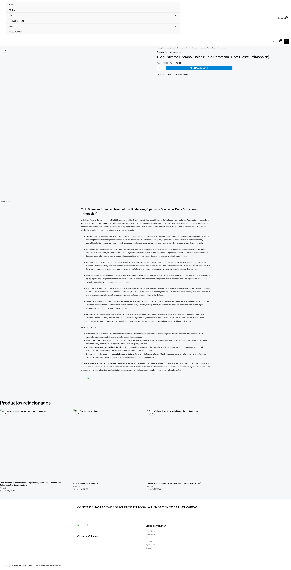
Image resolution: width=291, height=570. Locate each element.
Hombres (168, 52)
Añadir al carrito (199, 68)
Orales (148, 548)
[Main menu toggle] (286, 41)
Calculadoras (15, 32)
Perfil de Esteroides (17, 21)
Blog (11, 26)
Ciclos (11, 15)
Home (11, 5)
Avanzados (150, 538)
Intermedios (150, 534)
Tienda (12, 10)
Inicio (159, 48)
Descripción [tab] (5, 201)
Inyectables (150, 544)
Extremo (160, 52)
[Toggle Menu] (175, 10)
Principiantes (151, 531)
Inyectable (166, 48)
